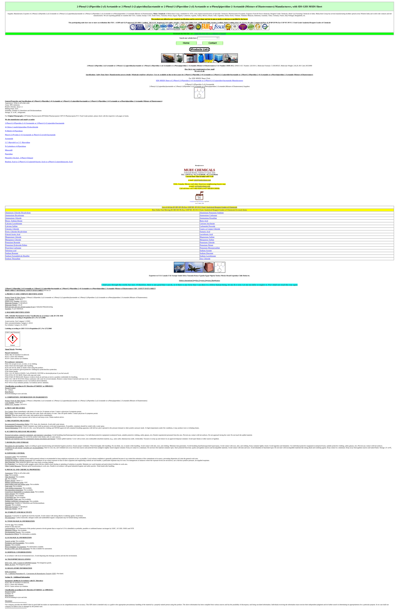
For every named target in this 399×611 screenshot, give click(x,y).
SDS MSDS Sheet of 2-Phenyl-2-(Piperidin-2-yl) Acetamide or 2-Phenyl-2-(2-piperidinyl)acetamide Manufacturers (199, 80)
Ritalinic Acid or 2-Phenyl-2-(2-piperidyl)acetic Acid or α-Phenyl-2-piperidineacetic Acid (39, 162)
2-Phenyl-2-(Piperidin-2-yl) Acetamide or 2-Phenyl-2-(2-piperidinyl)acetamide (34, 123)
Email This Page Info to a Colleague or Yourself (210, 34)
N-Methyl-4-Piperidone (14, 131)
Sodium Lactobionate (208, 256)
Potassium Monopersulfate (210, 248)
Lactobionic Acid (206, 234)
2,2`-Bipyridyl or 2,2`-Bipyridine (17, 142)
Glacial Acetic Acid (12, 234)
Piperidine (9, 154)
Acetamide (9, 139)
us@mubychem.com (202, 186)
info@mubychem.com (202, 180)
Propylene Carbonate (13, 248)
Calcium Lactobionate (13, 223)
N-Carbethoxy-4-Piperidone (15, 146)
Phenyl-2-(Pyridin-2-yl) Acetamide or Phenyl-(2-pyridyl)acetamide (30, 135)
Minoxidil (8, 150)
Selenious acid (10, 250)
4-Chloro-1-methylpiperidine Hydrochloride (21, 127)
